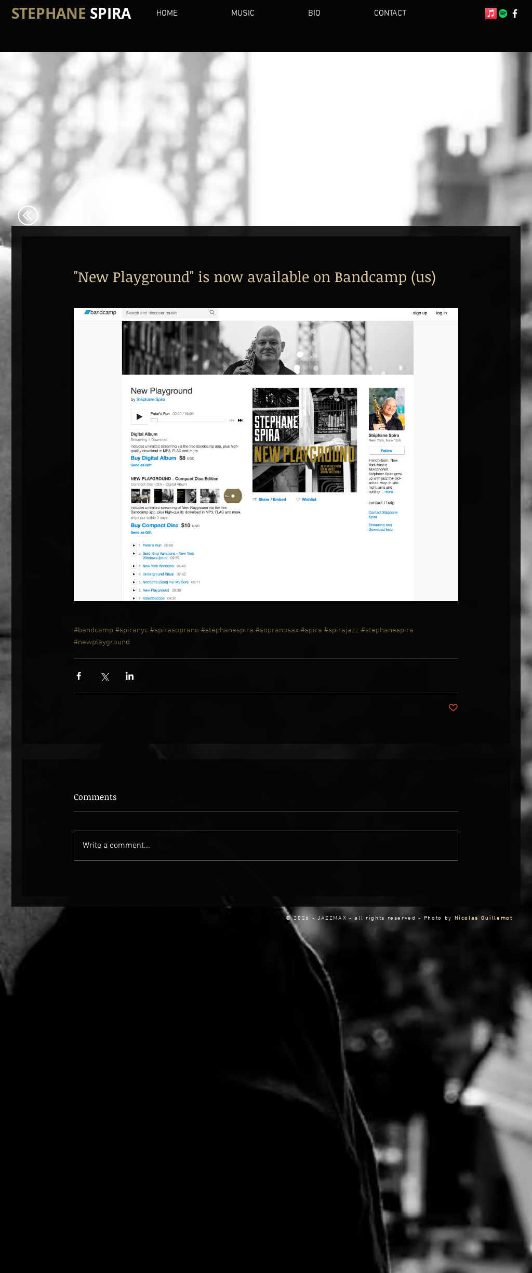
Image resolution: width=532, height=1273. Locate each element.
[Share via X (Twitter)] (104, 676)
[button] (333, 13)
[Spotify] (503, 13)
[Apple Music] (491, 13)
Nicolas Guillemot (484, 918)
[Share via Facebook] (79, 676)
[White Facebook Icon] (515, 13)
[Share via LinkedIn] (130, 676)
